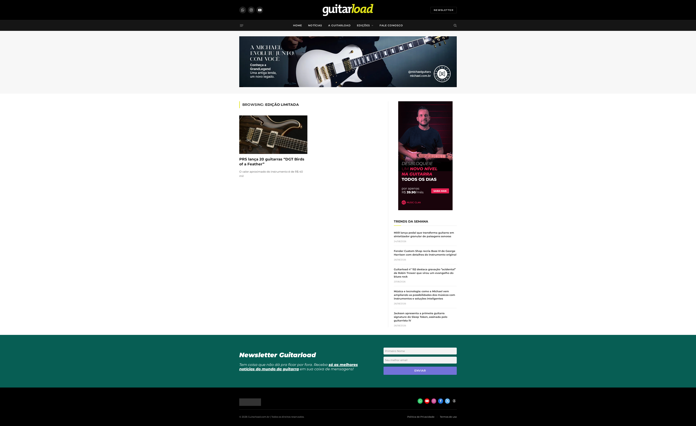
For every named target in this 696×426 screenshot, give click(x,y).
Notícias (315, 25)
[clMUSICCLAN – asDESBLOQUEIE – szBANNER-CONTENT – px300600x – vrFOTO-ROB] (425, 209)
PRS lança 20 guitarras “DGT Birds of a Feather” (271, 161)
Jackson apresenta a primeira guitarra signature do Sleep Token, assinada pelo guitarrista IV (420, 317)
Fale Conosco (391, 25)
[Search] (455, 25)
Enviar (420, 370)
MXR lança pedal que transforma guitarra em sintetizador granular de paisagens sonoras (424, 234)
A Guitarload (339, 25)
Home (297, 25)
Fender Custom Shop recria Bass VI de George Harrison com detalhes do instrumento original (425, 252)
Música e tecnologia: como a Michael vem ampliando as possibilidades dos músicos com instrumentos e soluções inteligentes (424, 295)
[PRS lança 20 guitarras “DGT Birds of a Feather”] (273, 134)
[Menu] (241, 25)
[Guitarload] (348, 10)
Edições (363, 25)
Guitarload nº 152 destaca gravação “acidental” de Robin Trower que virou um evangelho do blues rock (425, 273)
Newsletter (443, 10)
